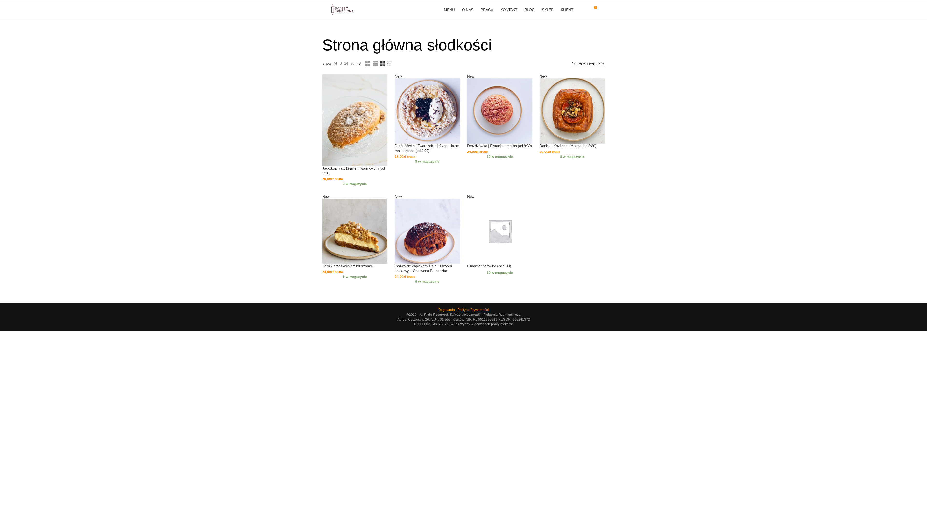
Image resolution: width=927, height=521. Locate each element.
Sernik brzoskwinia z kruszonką (347, 266)
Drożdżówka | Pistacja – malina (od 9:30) (499, 146)
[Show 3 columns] (375, 63)
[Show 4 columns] (382, 63)
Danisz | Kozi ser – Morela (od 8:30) (568, 146)
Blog (530, 10)
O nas (467, 10)
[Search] (602, 10)
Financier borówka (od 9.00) (489, 266)
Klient (567, 10)
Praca (487, 10)
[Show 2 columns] (367, 63)
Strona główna (372, 45)
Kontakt (508, 10)
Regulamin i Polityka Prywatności (463, 310)
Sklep (548, 10)
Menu (449, 10)
